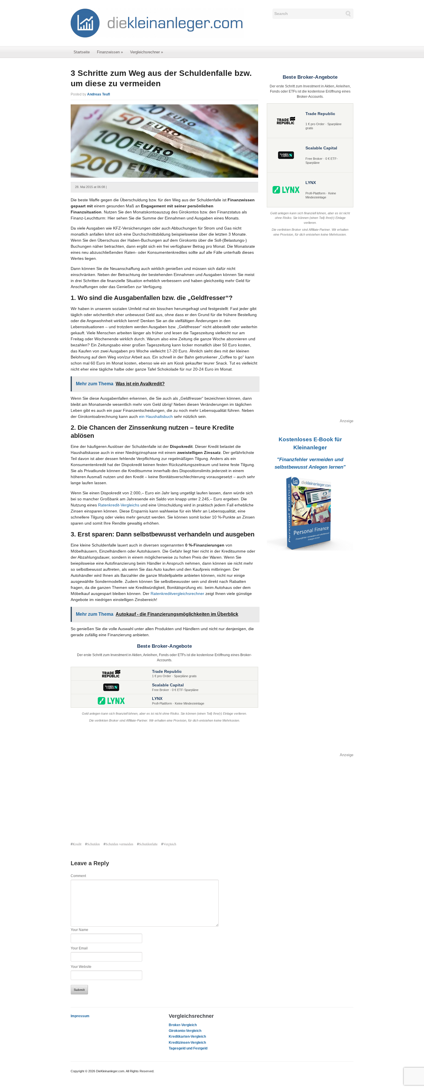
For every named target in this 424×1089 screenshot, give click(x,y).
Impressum (80, 1016)
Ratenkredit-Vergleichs (118, 505)
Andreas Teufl (98, 94)
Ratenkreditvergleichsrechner (177, 593)
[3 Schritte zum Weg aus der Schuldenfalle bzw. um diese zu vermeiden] (164, 141)
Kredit (77, 844)
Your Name (79, 930)
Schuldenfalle (148, 844)
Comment (78, 876)
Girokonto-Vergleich (185, 1031)
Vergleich (169, 844)
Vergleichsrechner (146, 52)
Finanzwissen (110, 52)
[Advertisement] (164, 782)
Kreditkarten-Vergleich (187, 1036)
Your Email (79, 948)
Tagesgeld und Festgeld (188, 1048)
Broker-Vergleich (183, 1025)
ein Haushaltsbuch (156, 416)
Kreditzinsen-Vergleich (187, 1043)
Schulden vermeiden (119, 844)
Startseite (82, 52)
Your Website (81, 967)
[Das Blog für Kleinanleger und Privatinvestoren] (157, 22)
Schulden (93, 844)
